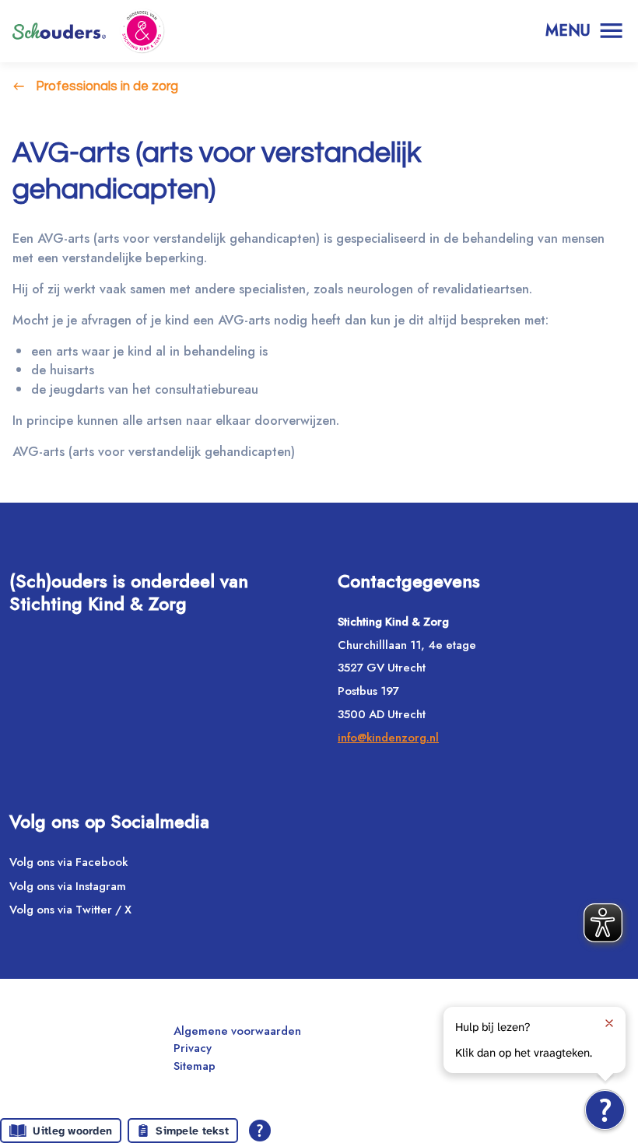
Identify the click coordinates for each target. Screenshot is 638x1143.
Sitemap (195, 1066)
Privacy (193, 1048)
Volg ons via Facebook (68, 862)
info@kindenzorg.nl (388, 737)
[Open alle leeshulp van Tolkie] (260, 1130)
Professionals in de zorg (107, 86)
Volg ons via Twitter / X (70, 909)
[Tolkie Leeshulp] (605, 1110)
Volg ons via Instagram (67, 886)
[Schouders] (59, 31)
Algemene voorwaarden (237, 1031)
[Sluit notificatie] (609, 1023)
